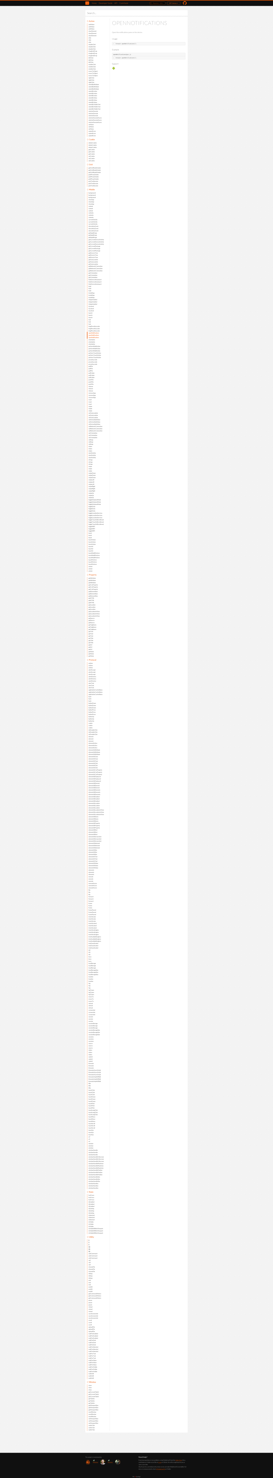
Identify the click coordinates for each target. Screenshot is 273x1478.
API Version (173, 3)
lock (90, 320)
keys (90, 957)
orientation (92, 340)
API (115, 3)
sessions (91, 1037)
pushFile (91, 380)
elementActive (93, 743)
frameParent (92, 910)
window (91, 1143)
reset (90, 400)
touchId (91, 546)
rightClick (91, 78)
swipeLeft (91, 480)
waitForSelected (93, 1347)
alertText (91, 683)
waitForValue (93, 1360)
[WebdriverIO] (88, 1462)
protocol (92, 660)
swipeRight (92, 486)
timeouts (91, 1063)
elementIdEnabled (94, 797)
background (92, 193)
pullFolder (92, 373)
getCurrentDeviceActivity (96, 239)
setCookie (92, 156)
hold (90, 286)
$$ (89, 1247)
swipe (90, 466)
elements (91, 870)
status (90, 1050)
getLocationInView (94, 611)
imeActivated (93, 923)
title (90, 1083)
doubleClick (92, 44)
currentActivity (93, 219)
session (91, 1017)
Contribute (123, 3)
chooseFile (92, 1267)
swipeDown (92, 473)
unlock (90, 566)
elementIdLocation (94, 803)
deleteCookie (93, 143)
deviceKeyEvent (93, 226)
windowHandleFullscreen (96, 1157)
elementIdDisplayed (95, 776)
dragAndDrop (93, 51)
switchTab (92, 1425)
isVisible (91, 1222)
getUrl (90, 645)
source (91, 1043)
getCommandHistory (95, 1294)
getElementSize (93, 591)
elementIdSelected (94, 843)
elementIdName (93, 817)
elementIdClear (93, 756)
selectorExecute (93, 111)
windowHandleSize (94, 1177)
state (91, 1192)
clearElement (92, 31)
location (91, 977)
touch (90, 533)
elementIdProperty (94, 823)
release (91, 386)
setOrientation (93, 433)
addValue (91, 24)
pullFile (91, 366)
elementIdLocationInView (96, 810)
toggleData (92, 506)
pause (90, 1300)
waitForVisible (93, 1367)
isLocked (91, 306)
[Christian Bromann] (95, 1462)
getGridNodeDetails (95, 168)
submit (91, 1057)
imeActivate (92, 917)
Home (94, 3)
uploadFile (92, 1327)
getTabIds (92, 1399)
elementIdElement (94, 783)
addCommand (93, 1253)
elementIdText (93, 857)
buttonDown (92, 703)
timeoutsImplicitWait (95, 1077)
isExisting (91, 1208)
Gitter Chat (178, 1460)
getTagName (92, 625)
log (89, 983)
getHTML (91, 598)
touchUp (91, 1130)
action (91, 21)
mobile (92, 189)
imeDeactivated (93, 943)
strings (91, 460)
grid (91, 164)
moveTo (91, 997)
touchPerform (93, 560)
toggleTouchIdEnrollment (96, 520)
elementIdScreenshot (95, 837)
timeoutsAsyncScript (95, 1070)
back (90, 696)
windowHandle (93, 1150)
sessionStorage (93, 1023)
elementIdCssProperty (95, 770)
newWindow (92, 1412)
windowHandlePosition (95, 1170)
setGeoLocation (93, 413)
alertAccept (92, 670)
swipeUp (91, 493)
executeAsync (93, 883)
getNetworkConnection (95, 266)
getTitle (91, 638)
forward (91, 897)
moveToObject (93, 71)
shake (90, 446)
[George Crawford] (103, 1462)
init (89, 950)
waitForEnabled (93, 1334)
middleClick (92, 64)
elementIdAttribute (94, 750)
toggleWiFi (92, 526)
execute (91, 877)
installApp (91, 293)
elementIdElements (94, 790)
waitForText (92, 1354)
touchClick (92, 1090)
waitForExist (92, 1340)
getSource (91, 618)
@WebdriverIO (160, 1469)
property (93, 575)
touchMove (92, 1117)
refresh (91, 1003)
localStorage (92, 963)
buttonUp (91, 716)
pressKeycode (93, 360)
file (89, 890)
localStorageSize (93, 970)
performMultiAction (94, 346)
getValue (91, 651)
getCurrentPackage (94, 246)
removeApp (92, 393)
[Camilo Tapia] (118, 1462)
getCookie (92, 149)
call (90, 1260)
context (91, 206)
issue (159, 1462)
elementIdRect (93, 830)
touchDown (92, 1097)
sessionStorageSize (94, 1030)
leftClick (91, 58)
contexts (91, 213)
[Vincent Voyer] (110, 1462)
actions (91, 663)
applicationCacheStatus (95, 690)
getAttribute (92, 578)
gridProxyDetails (94, 174)
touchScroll (92, 1123)
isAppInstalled (93, 299)
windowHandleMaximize (96, 1163)
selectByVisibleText (94, 104)
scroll (90, 1320)
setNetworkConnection (95, 426)
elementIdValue (93, 863)
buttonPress (92, 710)
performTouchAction (95, 353)
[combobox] (158, 3)
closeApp (91, 199)
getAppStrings (93, 233)
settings (91, 440)
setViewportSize (93, 1419)
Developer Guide (105, 3)
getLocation (92, 605)
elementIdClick (93, 763)
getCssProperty (93, 585)
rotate (90, 406)
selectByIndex (93, 91)
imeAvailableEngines (95, 937)
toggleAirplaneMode (95, 500)
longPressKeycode (94, 326)
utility (91, 1237)
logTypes (91, 990)
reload (90, 1307)
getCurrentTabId (94, 1392)
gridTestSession (93, 181)
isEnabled (91, 1202)
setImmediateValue (94, 420)
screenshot (92, 1010)
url (89, 1137)
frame (90, 903)
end (90, 1280)
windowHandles (93, 1183)
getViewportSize (93, 1405)
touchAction (92, 540)
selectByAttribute (94, 84)
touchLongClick (93, 1110)
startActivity (92, 453)
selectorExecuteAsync (95, 118)
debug (90, 1273)
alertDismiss (92, 676)
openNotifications (94, 333)
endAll (90, 1287)
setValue (91, 124)
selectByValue (93, 98)
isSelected (92, 1215)
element (91, 736)
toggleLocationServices (95, 513)
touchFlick (92, 1103)
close (90, 1385)
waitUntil (91, 1373)
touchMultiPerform (94, 553)
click (90, 38)
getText (91, 631)
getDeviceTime (93, 253)
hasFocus (91, 1195)
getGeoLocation (93, 259)
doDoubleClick (93, 730)
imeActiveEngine (94, 930)
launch (90, 313)
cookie (92, 139)
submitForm (92, 131)
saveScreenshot (93, 1314)
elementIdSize (93, 850)
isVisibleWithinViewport (96, 1228)
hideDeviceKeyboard (95, 279)
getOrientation (93, 273)
